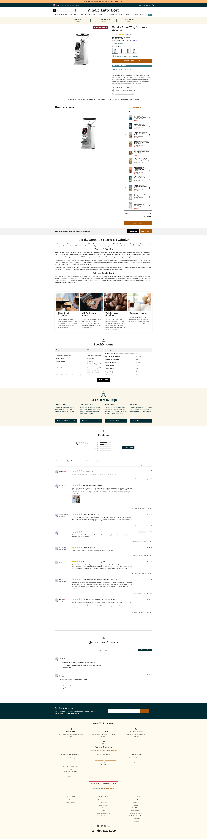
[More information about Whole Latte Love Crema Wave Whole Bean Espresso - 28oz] (149, 117)
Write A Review (128, 447)
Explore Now (129, 21)
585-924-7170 (106, 750)
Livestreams (136, 818)
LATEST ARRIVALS (129, 19)
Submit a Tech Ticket (110, 760)
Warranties (103, 802)
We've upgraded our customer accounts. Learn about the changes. (103, 1)
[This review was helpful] (147, 479)
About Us (136, 800)
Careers (136, 805)
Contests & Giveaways (103, 815)
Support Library (99, 760)
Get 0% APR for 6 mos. (103, 19)
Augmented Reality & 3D (103, 813)
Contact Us (136, 802)
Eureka (115, 34)
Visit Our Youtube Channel (113, 420)
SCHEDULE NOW (14, 435)
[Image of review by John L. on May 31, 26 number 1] (76, 499)
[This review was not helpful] (150, 479)
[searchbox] (60, 461)
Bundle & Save (137, 107)
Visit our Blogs (136, 420)
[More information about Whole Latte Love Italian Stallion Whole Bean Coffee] (149, 135)
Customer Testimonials (136, 813)
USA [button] (56, 5)
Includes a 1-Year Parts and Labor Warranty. (125, 90)
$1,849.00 (133, 231)
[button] (105, 442)
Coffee (127, 111)
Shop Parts (85, 420)
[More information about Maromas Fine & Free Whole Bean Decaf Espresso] (149, 205)
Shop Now (77, 21)
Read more (75, 493)
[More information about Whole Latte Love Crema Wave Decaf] (149, 126)
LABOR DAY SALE (77, 19)
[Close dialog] (25, 401)
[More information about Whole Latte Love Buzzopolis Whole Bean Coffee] (149, 188)
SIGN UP (144, 711)
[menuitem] (70, 800)
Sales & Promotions (103, 800)
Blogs (103, 808)
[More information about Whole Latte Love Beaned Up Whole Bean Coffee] (149, 179)
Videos (103, 810)
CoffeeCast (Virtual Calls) (136, 815)
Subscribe (136, 821)
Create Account (70, 802)
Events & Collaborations (136, 808)
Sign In (71, 800)
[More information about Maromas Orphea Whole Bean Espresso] (149, 197)
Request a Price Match (121, 56)
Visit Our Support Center (63, 420)
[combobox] (65, 10)
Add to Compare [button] (133, 56)
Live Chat (114, 750)
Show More (103, 380)
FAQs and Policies (136, 810)
